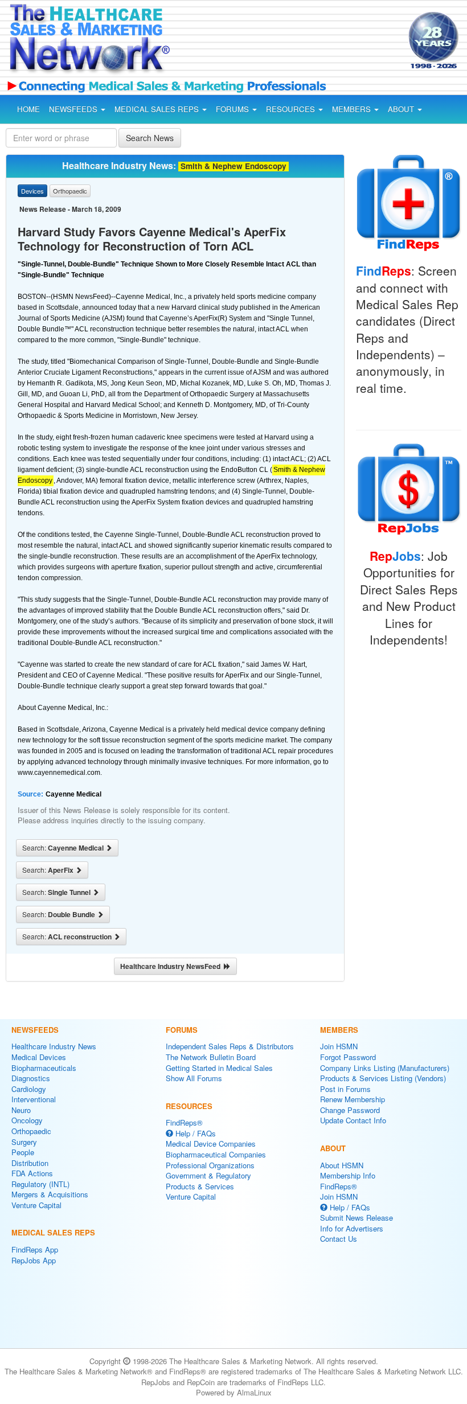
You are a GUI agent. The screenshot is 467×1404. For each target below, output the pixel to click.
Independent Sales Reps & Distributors (230, 1046)
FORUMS (233, 109)
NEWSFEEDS (74, 109)
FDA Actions (32, 1173)
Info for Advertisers (351, 1228)
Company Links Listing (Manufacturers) (384, 1067)
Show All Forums (194, 1078)
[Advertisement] (278, 42)
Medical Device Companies (211, 1143)
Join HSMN (339, 1046)
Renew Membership (352, 1099)
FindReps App (34, 1249)
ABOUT (402, 109)
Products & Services (200, 1186)
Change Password (350, 1110)
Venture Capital (36, 1205)
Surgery (24, 1141)
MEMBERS (352, 109)
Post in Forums (345, 1088)
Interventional (33, 1099)
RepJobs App (33, 1260)
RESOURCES (291, 109)
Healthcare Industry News (53, 1046)
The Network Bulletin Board (211, 1057)
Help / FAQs (194, 1133)
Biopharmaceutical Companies (216, 1154)
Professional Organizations (210, 1165)
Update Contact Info (353, 1120)
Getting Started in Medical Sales (219, 1067)
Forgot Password (348, 1057)
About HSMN (341, 1165)
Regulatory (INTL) (40, 1184)
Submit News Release (356, 1217)
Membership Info (347, 1175)
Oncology (27, 1120)
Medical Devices (38, 1057)
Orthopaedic (31, 1131)
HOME (28, 109)
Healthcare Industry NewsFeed (172, 966)
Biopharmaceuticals (43, 1067)
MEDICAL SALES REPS (157, 109)
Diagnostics (30, 1078)
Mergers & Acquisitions (49, 1194)
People (22, 1152)
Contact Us (338, 1238)
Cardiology (28, 1088)
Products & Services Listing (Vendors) (383, 1078)
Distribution (29, 1162)
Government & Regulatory (208, 1175)
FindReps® (184, 1122)
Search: (63, 848)
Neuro (21, 1110)
